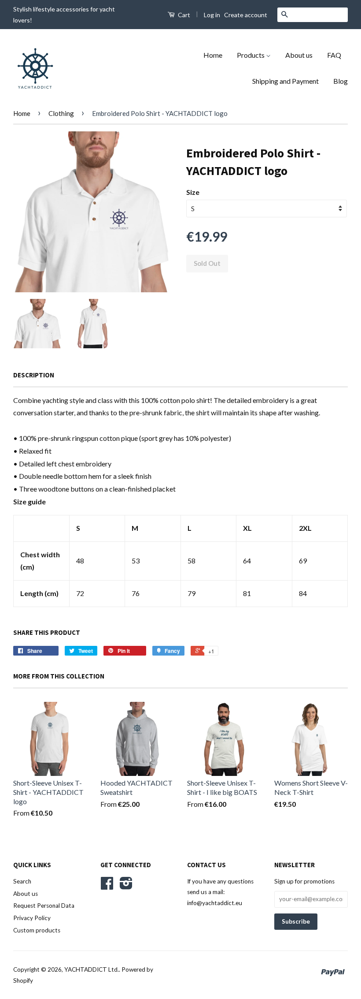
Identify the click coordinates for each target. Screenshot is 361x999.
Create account (245, 15)
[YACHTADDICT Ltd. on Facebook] (107, 886)
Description (33, 375)
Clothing (61, 113)
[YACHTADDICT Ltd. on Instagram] (126, 886)
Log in (212, 15)
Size (192, 192)
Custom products (36, 930)
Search (22, 881)
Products (251, 55)
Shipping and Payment (285, 81)
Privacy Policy (32, 917)
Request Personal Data (43, 905)
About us (299, 55)
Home (212, 55)
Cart (183, 15)
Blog (340, 81)
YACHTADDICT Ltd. (91, 969)
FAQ (334, 55)
